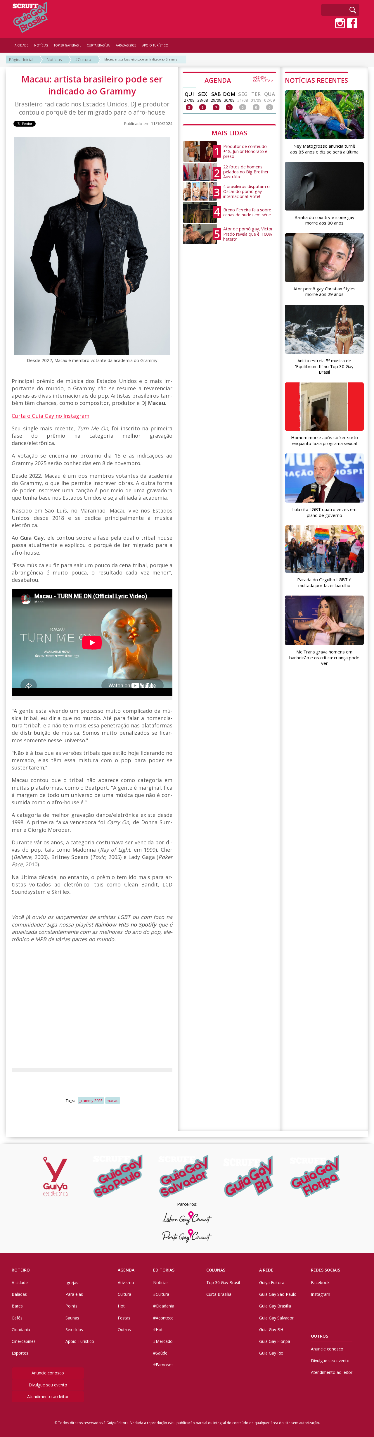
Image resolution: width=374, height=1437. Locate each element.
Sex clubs (74, 1329)
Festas (124, 1318)
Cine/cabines (24, 1341)
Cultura (124, 1294)
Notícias (54, 59)
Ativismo (126, 1282)
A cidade (20, 1282)
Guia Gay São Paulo (278, 1294)
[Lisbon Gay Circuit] (187, 1218)
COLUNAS (215, 1270)
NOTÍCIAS (41, 45)
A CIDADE (21, 45)
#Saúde (160, 1353)
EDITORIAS (163, 1270)
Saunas (72, 1318)
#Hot (158, 1329)
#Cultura (83, 59)
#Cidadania (163, 1306)
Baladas (19, 1294)
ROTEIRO (21, 1270)
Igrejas (71, 1282)
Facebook (320, 1282)
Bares (17, 1306)
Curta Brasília (218, 1294)
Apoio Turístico (79, 1341)
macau (113, 1100)
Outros (124, 1329)
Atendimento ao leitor (48, 1396)
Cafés (17, 1318)
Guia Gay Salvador (276, 1318)
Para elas (74, 1294)
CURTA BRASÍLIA (98, 45)
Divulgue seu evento (48, 1385)
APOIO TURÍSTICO (155, 45)
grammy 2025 (91, 1100)
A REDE (266, 1270)
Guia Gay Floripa (274, 1341)
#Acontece (163, 1318)
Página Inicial (21, 59)
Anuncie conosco (48, 1373)
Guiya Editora (271, 1282)
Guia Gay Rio (271, 1353)
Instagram (320, 1294)
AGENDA (239, 79)
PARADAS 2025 (125, 45)
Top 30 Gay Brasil (223, 1282)
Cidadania (21, 1329)
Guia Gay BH (271, 1329)
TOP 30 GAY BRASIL (67, 45)
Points (71, 1306)
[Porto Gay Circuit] (187, 1236)
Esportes (20, 1353)
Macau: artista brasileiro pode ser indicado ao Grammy (140, 59)
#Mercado (163, 1341)
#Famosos (163, 1364)
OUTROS (319, 1336)
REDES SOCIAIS (325, 1270)
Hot (121, 1306)
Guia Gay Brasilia (275, 1306)
